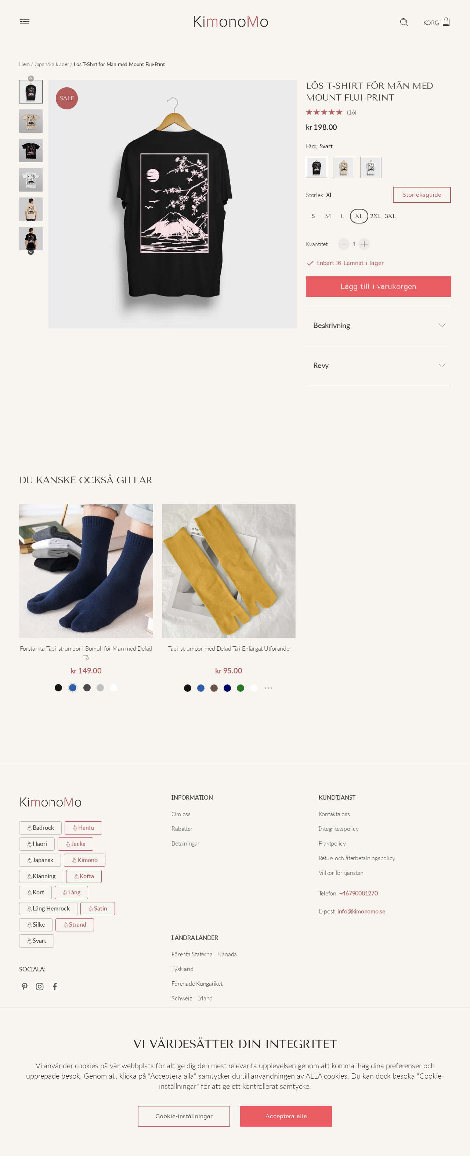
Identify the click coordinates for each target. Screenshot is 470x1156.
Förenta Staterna (191, 954)
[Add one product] (364, 244)
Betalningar (185, 843)
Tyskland (182, 969)
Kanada (227, 954)
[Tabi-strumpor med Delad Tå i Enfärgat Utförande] (229, 572)
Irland (205, 998)
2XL (376, 215)
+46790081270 (358, 894)
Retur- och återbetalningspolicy (357, 858)
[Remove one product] (344, 244)
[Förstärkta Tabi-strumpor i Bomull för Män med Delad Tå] (86, 572)
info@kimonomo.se (361, 912)
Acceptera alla (286, 1116)
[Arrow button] (30, 78)
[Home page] (214, 21)
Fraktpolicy (332, 843)
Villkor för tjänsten (341, 873)
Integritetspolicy (339, 829)
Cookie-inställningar (184, 1116)
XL (359, 215)
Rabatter (181, 829)
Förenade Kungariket (196, 983)
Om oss (181, 814)
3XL (390, 215)
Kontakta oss (334, 814)
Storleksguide (421, 194)
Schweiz (181, 998)
